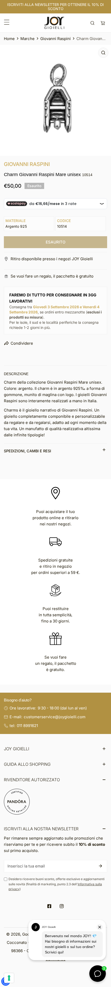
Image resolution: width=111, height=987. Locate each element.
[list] (55, 100)
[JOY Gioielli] (54, 22)
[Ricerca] (92, 23)
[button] (103, 23)
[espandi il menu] (6, 22)
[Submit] (100, 866)
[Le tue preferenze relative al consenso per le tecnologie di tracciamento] (9, 978)
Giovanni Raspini (55, 38)
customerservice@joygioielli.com (54, 716)
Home (9, 38)
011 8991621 (27, 725)
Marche (27, 38)
